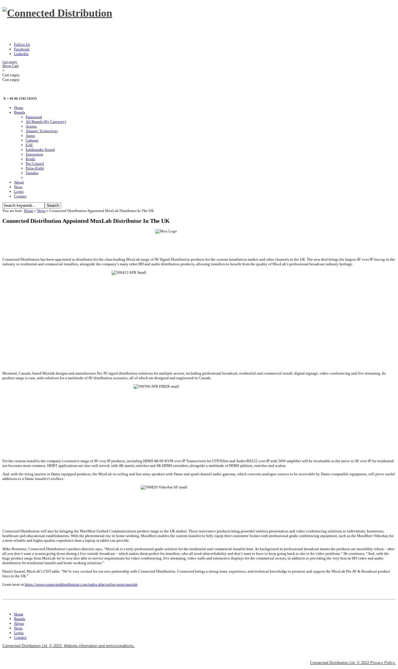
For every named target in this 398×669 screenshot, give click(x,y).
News (41, 211)
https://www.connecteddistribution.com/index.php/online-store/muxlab (81, 584)
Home (28, 211)
